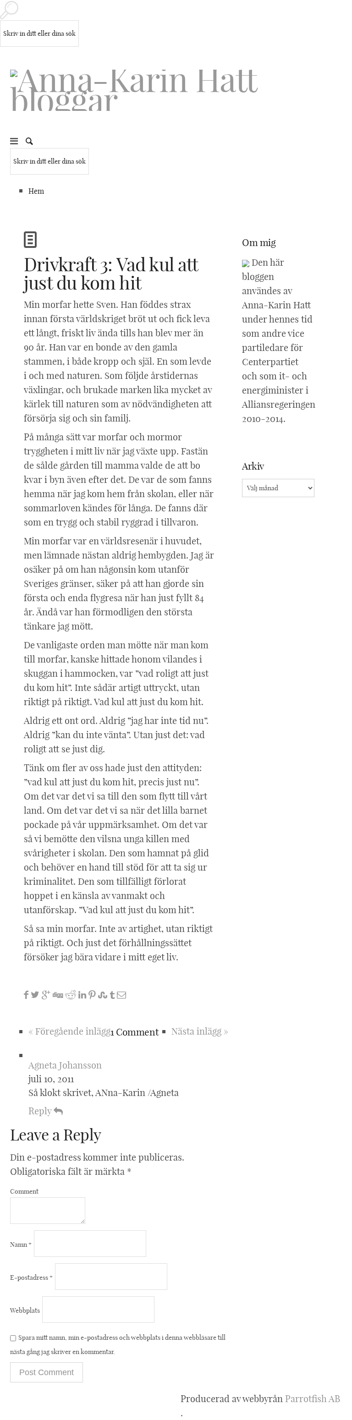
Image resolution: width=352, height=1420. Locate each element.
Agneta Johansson (65, 1065)
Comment (24, 1191)
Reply (41, 1111)
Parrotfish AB (312, 1398)
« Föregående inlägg (69, 1031)
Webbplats (25, 1310)
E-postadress (31, 1277)
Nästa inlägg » (199, 1031)
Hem (36, 191)
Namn (21, 1244)
